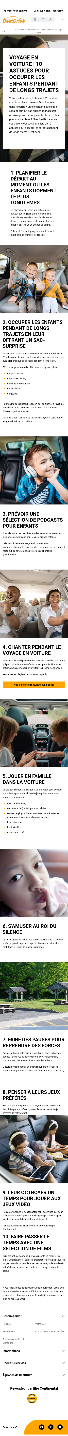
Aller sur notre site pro (15, 10)
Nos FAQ (7, 1324)
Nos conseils (9, 1331)
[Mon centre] (43, 19)
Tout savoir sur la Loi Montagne (13, 1341)
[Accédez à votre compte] (51, 19)
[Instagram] (50, 1427)
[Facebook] (41, 1427)
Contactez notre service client (50, 1331)
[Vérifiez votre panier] (35, 19)
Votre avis (40, 1324)
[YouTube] (60, 1427)
